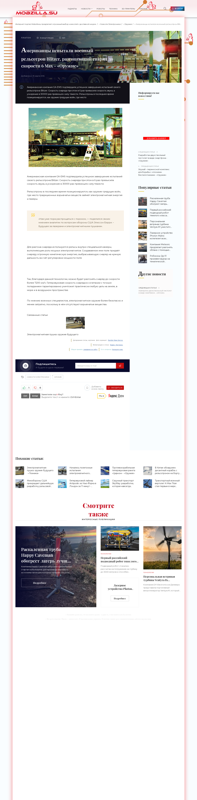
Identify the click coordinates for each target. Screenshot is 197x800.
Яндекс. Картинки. (116, 345)
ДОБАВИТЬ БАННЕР (156, 138)
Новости (85, 9)
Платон (26, 38)
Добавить (98, 387)
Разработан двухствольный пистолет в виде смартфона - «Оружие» (152, 156)
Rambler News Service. (115, 340)
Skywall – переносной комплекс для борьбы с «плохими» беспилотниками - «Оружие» (153, 170)
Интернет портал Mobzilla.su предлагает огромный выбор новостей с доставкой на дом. (55, 24)
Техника (113, 9)
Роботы (101, 9)
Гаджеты (72, 9)
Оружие (143, 9)
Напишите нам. (117, 349)
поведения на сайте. (90, 349)
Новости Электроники (110, 24)
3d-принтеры (128, 9)
